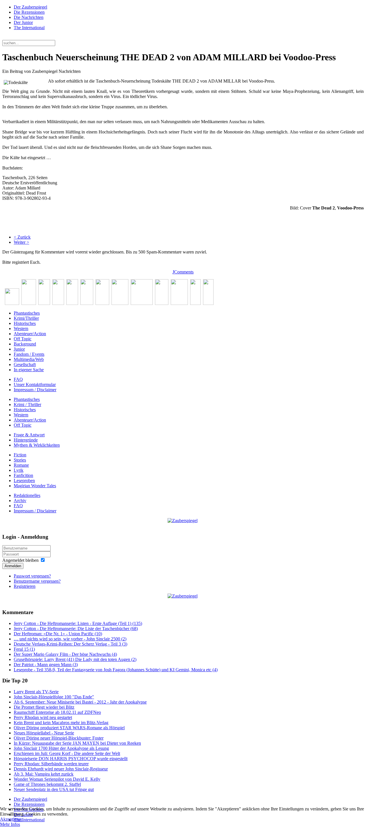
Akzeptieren (11, 819)
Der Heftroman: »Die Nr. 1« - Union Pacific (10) (58, 633)
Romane (21, 465)
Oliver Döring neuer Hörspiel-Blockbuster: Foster (59, 738)
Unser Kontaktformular (35, 384)
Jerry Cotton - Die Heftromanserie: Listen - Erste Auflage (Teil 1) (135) (78, 623)
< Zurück (22, 237)
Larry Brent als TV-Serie (36, 691)
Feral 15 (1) (24, 649)
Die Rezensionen (29, 12)
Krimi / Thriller (27, 404)
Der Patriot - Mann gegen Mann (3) (46, 664)
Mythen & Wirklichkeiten (37, 445)
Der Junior (23, 22)
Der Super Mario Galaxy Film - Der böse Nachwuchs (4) (65, 654)
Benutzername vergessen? (37, 581)
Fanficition (23, 475)
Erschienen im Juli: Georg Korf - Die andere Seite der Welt (67, 753)
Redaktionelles (27, 495)
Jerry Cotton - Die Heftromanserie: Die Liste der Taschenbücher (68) (76, 628)
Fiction (20, 454)
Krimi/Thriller (26, 318)
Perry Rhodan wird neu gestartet (43, 717)
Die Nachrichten (28, 17)
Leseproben (24, 480)
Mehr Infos (10, 824)
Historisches (25, 323)
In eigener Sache (29, 369)
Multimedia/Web (29, 359)
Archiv (20, 500)
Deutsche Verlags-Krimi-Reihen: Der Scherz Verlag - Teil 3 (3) (70, 644)
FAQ (18, 379)
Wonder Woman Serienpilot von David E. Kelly (57, 779)
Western (21, 328)
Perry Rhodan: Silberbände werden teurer (51, 763)
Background (25, 343)
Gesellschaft (25, 364)
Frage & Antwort (29, 434)
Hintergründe (26, 440)
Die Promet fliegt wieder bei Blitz (44, 707)
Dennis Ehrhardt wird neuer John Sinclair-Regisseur (61, 768)
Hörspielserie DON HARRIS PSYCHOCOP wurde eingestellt (71, 758)
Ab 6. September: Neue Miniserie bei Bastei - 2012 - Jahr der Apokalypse (80, 702)
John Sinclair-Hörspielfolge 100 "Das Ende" (54, 696)
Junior (19, 349)
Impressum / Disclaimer (35, 389)
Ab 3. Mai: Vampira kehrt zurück (43, 774)
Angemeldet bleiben (20, 560)
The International (29, 27)
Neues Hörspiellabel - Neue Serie (44, 732)
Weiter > (21, 242)
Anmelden (13, 566)
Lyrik (18, 470)
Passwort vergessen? (32, 576)
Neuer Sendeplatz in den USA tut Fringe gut (54, 789)
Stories (20, 460)
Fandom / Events (29, 354)
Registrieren (24, 586)
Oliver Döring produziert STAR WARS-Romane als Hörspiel (69, 727)
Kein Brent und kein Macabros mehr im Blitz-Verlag (61, 722)
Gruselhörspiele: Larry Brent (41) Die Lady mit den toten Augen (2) (75, 659)
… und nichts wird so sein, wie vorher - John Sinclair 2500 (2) (70, 638)
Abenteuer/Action (30, 333)
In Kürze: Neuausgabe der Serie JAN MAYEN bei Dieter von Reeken (77, 743)
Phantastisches (27, 313)
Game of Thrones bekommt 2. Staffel (47, 784)
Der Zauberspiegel (30, 7)
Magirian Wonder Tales (35, 485)
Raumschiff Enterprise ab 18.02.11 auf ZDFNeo (57, 712)
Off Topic (22, 338)
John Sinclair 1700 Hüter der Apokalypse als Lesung (61, 748)
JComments (183, 271)
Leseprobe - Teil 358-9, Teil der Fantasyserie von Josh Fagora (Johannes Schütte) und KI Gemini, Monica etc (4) (116, 669)
